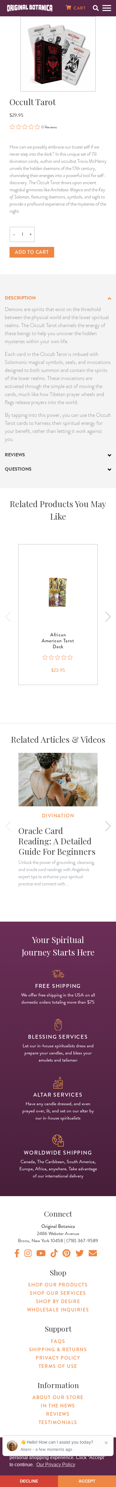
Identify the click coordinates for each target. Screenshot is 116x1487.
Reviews (58, 1414)
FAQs (58, 1341)
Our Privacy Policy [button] (55, 1464)
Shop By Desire (58, 1301)
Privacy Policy (58, 1357)
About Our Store (58, 1397)
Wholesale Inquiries (58, 1309)
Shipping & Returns (58, 1349)
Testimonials (58, 1422)
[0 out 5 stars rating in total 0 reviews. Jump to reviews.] (58, 657)
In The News (58, 1405)
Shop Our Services (58, 1293)
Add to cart (32, 252)
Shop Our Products (58, 1284)
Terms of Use (58, 1366)
